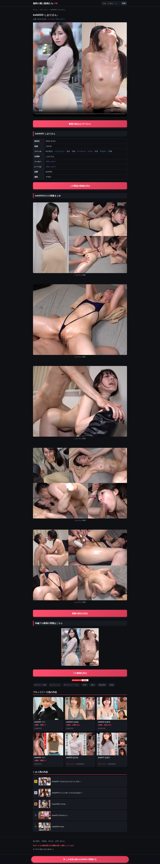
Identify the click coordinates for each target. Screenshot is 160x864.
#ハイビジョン (55, 685)
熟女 (68, 151)
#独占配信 (102, 685)
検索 (124, 3)
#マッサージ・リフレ (71, 685)
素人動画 (36, 841)
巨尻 (96, 151)
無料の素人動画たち (45, 3)
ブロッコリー (44, 10)
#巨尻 (85, 685)
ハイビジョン (59, 151)
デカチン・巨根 (106, 151)
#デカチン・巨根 (40, 685)
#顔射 (112, 685)
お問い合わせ (60, 841)
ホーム (35, 10)
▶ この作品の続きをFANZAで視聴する (80, 859)
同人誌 (50, 841)
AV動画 (44, 841)
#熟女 (93, 685)
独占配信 (49, 151)
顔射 (73, 151)
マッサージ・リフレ (85, 151)
